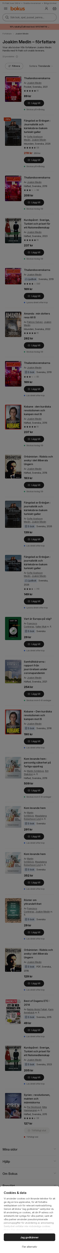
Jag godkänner (29, 1237)
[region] (29, 1219)
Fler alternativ (29, 1246)
